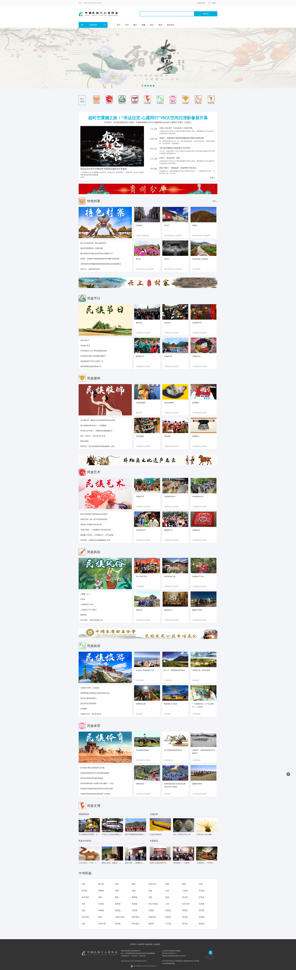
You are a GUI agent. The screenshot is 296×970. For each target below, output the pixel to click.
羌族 (83, 910)
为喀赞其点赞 (141, 704)
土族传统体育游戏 (142, 750)
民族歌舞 (147, 103)
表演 (160, 25)
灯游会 (82, 599)
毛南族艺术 (140, 496)
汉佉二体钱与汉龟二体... (182, 834)
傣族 (100, 897)
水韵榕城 (83, 709)
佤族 (150, 897)
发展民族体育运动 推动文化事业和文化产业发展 (175, 785)
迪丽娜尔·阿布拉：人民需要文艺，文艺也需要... (97, 535)
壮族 (201, 884)
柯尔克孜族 (153, 904)
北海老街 (139, 225)
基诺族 (201, 924)
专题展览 (154, 841)
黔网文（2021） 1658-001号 (210, 958)
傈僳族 (134, 897)
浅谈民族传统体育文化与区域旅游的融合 (94, 773)
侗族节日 (139, 323)
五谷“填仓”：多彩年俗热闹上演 (91, 620)
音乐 (152, 25)
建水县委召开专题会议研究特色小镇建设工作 (96, 253)
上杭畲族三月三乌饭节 (88, 610)
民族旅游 (160, 103)
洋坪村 (166, 259)
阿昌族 (185, 910)
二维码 (213, 3)
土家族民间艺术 (169, 496)
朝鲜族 (101, 891)
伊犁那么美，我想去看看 (201, 670)
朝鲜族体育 (140, 784)
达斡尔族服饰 (169, 403)
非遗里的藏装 (141, 403)
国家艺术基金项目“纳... (159, 863)
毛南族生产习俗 (198, 576)
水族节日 (167, 323)
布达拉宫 (170, 25)
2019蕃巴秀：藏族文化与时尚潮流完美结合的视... (98, 420)
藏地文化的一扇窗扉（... (111, 863)
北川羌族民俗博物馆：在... (89, 834)
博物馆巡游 (84, 814)
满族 (117, 891)
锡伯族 (168, 910)
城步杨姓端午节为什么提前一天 (91, 361)
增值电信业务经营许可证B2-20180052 (174, 956)
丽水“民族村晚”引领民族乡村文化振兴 (93, 514)
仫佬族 (201, 904)
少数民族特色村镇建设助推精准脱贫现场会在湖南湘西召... (101, 264)
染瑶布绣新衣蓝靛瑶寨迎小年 (90, 366)
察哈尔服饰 (84, 441)
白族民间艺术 (141, 530)
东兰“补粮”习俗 (141, 576)
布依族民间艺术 (198, 496)
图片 (135, 25)
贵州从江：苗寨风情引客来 (90, 269)
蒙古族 (101, 884)
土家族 (185, 891)
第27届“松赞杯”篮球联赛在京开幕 (92, 768)
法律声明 (141, 944)
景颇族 (134, 904)
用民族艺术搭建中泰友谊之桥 (90, 524)
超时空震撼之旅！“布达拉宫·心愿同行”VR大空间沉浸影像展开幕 (148, 117)
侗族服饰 (195, 436)
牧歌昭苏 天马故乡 (170, 704)
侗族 (134, 891)
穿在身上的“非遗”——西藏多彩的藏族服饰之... (97, 431)
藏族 (134, 884)
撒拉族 (118, 910)
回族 (117, 884)
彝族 (184, 884)
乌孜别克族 (119, 917)
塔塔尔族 (102, 924)
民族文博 (93, 805)
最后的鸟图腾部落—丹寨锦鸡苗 (91, 248)
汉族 (83, 884)
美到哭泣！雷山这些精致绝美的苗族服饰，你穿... (98, 446)
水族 (83, 904)
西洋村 (138, 259)
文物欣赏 (154, 814)
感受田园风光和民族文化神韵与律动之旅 (94, 693)
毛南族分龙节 (85, 345)
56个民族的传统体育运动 (173, 750)
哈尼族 (201, 891)
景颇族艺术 (168, 530)
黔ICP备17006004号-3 (169, 953)
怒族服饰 (195, 403)
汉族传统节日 (197, 323)
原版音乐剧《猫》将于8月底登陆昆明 (93, 519)
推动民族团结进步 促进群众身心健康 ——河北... (97, 783)
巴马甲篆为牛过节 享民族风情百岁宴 (93, 351)
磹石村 (194, 225)
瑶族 (150, 891)
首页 (118, 25)
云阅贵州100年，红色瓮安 (89, 688)
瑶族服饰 (167, 436)
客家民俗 (83, 615)
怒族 (100, 917)
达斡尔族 (186, 904)
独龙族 (118, 924)
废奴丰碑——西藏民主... (134, 863)
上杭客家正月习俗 (86, 604)
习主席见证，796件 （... (88, 863)
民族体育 (173, 103)
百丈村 (166, 225)
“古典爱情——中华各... (205, 863)
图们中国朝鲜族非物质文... (135, 834)
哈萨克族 (85, 897)
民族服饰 (185, 103)
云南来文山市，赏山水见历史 (90, 714)
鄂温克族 (152, 917)
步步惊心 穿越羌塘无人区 (145, 670)
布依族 (84, 891)
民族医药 (134, 103)
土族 (167, 904)
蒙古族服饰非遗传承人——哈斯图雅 (93, 425)
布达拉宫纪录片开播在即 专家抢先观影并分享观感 (103, 169)
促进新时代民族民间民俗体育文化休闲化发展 (96, 789)
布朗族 (101, 910)
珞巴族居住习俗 (169, 576)
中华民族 (85, 873)
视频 (143, 25)
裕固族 (201, 917)
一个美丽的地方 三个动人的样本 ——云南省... (203, 705)
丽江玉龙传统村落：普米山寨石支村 (93, 243)
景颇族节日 (140, 356)
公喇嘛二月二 (85, 594)
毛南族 (134, 910)
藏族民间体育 (197, 784)
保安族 (185, 917)
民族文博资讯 (85, 841)
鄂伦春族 (135, 924)
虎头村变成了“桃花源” (200, 259)
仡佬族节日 (168, 356)
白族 (167, 891)
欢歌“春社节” (85, 340)
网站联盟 (149, 944)
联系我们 (133, 944)
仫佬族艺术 (196, 530)
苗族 (167, 884)
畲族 (167, 897)
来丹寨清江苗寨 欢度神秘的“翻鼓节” (93, 356)
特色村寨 (96, 103)
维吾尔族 (152, 884)
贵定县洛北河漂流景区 (88, 703)
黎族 (117, 897)
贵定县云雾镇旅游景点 (88, 698)
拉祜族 (201, 897)
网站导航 (202, 3)
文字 (127, 25)
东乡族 (101, 904)
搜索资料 (206, 14)
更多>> (213, 178)
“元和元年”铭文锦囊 (204, 834)
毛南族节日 (196, 356)
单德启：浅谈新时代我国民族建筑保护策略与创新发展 (99, 259)
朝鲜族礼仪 (168, 610)
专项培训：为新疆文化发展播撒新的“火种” (95, 540)
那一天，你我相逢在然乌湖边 (174, 670)
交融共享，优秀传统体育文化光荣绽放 (203, 751)
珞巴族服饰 (140, 436)
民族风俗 (198, 103)
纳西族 (118, 904)
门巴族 (168, 924)
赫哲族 (151, 924)
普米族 (201, 910)
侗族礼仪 (139, 610)
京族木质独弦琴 (156, 834)
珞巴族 (185, 924)
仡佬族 (151, 910)
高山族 (185, 897)
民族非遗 (211, 103)
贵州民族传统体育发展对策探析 (91, 778)
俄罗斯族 (135, 917)
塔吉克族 (85, 917)
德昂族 (168, 917)
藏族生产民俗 (197, 610)
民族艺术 (109, 103)
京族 (83, 924)
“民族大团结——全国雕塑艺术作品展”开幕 (95, 530)
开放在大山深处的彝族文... (112, 834)
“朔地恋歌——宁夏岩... (182, 863)
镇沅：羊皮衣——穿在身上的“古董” (93, 436)
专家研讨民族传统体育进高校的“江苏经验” (95, 794)
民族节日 (122, 103)
